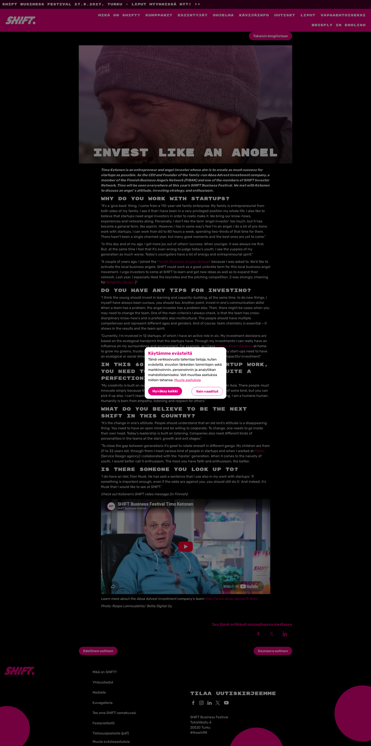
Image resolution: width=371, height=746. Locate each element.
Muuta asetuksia (187, 380)
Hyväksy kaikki (165, 391)
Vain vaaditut (207, 391)
